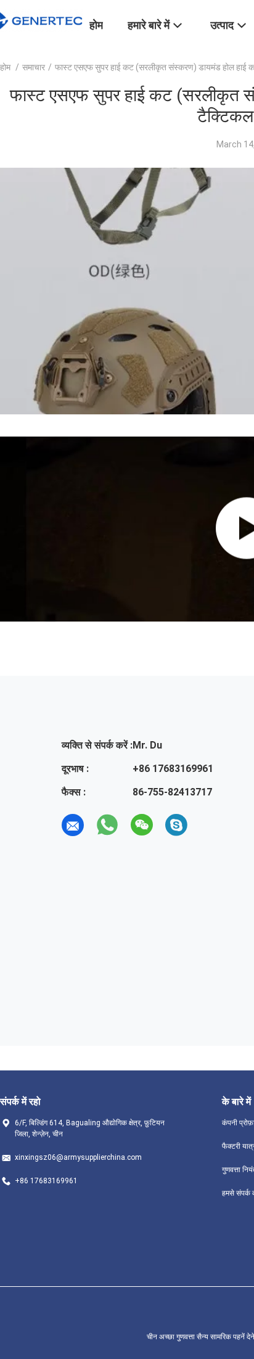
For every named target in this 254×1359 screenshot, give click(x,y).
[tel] (211, 825)
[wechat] (142, 825)
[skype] (176, 825)
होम (5, 67)
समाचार (33, 67)
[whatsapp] (107, 825)
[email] (73, 825)
